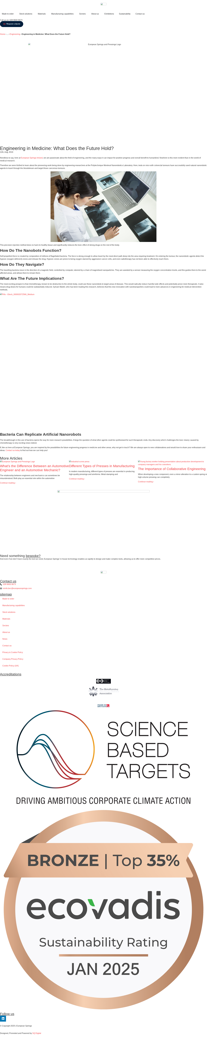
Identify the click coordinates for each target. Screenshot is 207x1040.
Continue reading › (8, 483)
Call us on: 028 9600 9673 (11, 20)
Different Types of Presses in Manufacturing (102, 466)
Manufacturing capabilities (13, 605)
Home (2, 34)
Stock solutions (8, 612)
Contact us (7, 646)
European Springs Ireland (32, 158)
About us (6, 632)
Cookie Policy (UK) (10, 666)
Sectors (5, 626)
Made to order (8, 599)
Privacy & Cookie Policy (12, 652)
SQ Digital (36, 1033)
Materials (6, 619)
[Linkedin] (3, 1019)
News (4, 639)
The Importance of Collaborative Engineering (172, 469)
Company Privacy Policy (12, 659)
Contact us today (13, 450)
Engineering (15, 34)
